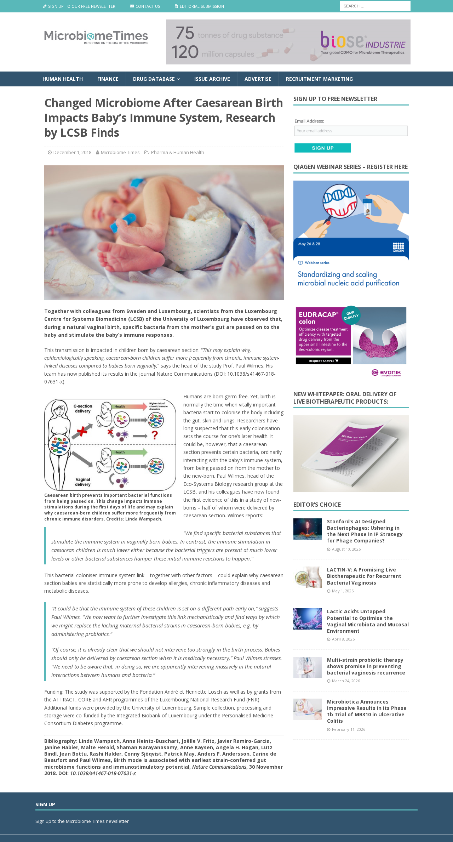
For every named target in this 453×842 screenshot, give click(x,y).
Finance (108, 78)
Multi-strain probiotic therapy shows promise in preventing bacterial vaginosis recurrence (366, 666)
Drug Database (154, 78)
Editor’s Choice (317, 504)
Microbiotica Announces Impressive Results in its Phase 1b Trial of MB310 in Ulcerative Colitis (367, 711)
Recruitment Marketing (319, 78)
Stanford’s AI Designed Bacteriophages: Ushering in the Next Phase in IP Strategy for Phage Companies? (365, 531)
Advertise (258, 78)
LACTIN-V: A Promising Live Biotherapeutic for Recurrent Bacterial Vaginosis (364, 576)
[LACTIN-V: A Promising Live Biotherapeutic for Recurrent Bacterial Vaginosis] (307, 577)
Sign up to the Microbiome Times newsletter (82, 821)
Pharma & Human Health (177, 152)
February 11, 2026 (348, 729)
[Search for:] (375, 5)
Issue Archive (212, 78)
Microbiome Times (120, 152)
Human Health (62, 78)
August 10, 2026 (346, 549)
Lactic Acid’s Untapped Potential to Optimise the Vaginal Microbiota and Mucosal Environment (368, 621)
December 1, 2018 (72, 152)
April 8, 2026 (343, 639)
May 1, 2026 (343, 590)
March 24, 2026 (346, 680)
